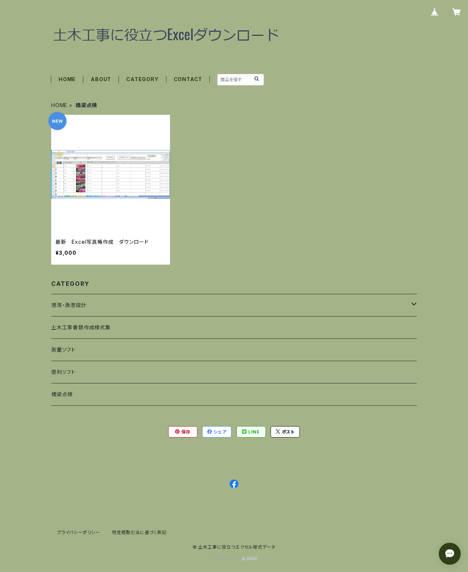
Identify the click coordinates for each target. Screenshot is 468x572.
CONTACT (188, 79)
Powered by (226, 558)
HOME (67, 79)
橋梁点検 (62, 394)
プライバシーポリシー (78, 532)
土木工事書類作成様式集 (81, 327)
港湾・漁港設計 (69, 305)
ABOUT (101, 79)
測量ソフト (63, 349)
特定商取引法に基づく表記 (139, 532)
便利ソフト (63, 372)
